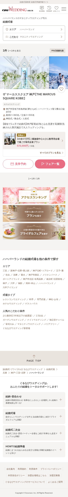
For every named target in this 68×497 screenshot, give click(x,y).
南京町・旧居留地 (54, 279)
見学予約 (20, 163)
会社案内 (10, 469)
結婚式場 (50, 369)
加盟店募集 (55, 475)
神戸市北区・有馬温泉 (33, 279)
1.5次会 (39, 315)
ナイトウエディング (36, 320)
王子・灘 (59, 270)
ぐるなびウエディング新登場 (16, 328)
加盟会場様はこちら (37, 475)
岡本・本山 (30, 283)
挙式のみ (10, 324)
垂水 (23, 275)
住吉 (8, 275)
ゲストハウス (31, 303)
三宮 (5, 270)
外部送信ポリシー (16, 475)
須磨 (15, 275)
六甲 (12, 283)
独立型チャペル (57, 320)
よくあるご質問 (55, 482)
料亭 (31, 299)
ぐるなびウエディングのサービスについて (25, 482)
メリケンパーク (50, 275)
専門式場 (41, 299)
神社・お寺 (53, 299)
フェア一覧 (52, 163)
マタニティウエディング (28, 324)
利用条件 (33, 469)
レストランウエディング (14, 299)
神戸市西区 (34, 275)
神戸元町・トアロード (43, 270)
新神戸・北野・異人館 (19, 270)
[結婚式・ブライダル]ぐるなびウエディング (23, 369)
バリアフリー (50, 324)
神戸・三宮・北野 (18, 373)
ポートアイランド (11, 279)
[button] (34, 399)
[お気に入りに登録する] (61, 89)
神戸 (5, 283)
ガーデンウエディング (13, 320)
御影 (20, 283)
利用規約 (22, 469)
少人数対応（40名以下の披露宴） (17, 315)
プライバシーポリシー (50, 469)
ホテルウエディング (12, 303)
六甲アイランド (10, 287)
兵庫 (5, 373)
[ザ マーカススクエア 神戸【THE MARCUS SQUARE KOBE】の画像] (34, 72)
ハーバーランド (46, 283)
